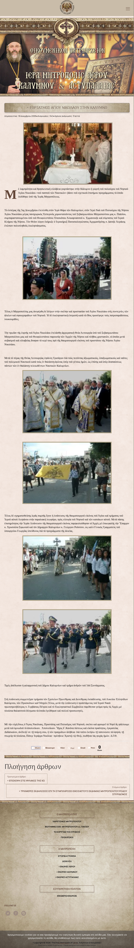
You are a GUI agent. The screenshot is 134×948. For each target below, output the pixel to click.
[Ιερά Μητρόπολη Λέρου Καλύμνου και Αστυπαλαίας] (67, 6)
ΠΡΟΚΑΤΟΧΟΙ (67, 837)
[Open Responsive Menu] (128, 8)
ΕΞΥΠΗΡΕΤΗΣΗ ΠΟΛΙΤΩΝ (67, 888)
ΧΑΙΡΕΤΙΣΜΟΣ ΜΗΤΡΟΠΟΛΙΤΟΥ (67, 821)
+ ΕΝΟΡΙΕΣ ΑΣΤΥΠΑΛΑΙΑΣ (67, 877)
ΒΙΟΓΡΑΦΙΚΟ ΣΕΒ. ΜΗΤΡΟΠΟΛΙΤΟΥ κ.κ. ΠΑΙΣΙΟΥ (67, 826)
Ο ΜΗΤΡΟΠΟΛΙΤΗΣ (67, 814)
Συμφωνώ (63, 943)
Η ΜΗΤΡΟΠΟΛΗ (67, 848)
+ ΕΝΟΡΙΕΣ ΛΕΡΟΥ (67, 866)
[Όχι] (130, 939)
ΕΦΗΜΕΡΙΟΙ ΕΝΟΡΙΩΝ (67, 896)
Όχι (75, 943)
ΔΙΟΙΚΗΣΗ (67, 861)
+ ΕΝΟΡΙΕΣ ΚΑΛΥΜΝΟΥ (67, 872)
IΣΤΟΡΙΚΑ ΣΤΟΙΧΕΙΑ (67, 856)
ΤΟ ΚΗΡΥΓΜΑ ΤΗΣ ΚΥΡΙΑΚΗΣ (67, 832)
